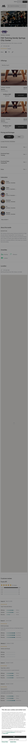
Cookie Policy (13, 741)
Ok (14, 736)
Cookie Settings (14, 739)
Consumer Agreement (10, 732)
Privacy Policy (5, 733)
